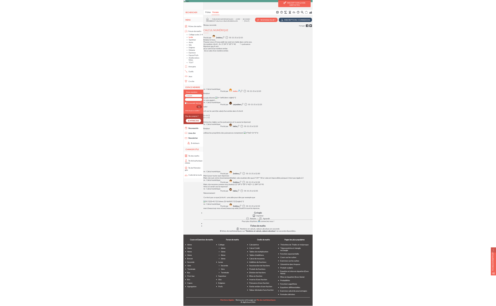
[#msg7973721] (238, 126)
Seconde (246, 19)
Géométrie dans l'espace (290, 264)
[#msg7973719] (242, 104)
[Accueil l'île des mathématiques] (207, 19)
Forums (215, 12)
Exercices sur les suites (289, 261)
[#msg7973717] (241, 91)
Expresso (192, 53)
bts (188, 279)
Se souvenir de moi (194, 103)
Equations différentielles (290, 287)
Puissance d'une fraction (259, 283)
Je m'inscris (193, 121)
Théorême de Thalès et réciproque (294, 245)
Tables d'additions (256, 255)
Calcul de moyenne (257, 258)
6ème (189, 245)
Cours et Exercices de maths (201, 239)
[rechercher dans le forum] (302, 12)
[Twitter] (311, 26)
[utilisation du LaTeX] (285, 12)
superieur (222, 276)
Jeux (190, 76)
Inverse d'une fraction (258, 279)
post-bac (191, 276)
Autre (191, 42)
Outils (190, 71)
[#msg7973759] (238, 191)
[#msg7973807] (240, 206)
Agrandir (266, 218)
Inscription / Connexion (297, 20)
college (221, 245)
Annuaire (192, 66)
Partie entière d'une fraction (260, 286)
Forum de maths (194, 31)
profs (220, 286)
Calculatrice (254, 245)
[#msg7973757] (240, 182)
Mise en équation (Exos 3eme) (292, 277)
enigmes (221, 283)
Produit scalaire (286, 268)
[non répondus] (306, 12)
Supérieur (192, 40)
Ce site (191, 81)
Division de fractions (257, 272)
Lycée (238, 19)
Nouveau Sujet (268, 20)
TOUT (191, 62)
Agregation (191, 286)
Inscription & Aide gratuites (296, 4)
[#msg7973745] (240, 173)
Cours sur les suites (288, 257)
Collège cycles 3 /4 (196, 35)
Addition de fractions (257, 262)
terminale (191, 269)
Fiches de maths (195, 26)
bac (188, 272)
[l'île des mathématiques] (248, 1)
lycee (220, 262)
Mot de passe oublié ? (192, 111)
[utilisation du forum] (277, 12)
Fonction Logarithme (288, 284)
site (220, 279)
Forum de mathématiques (222, 19)
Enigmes (192, 47)
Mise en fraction (255, 276)
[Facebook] (307, 26)
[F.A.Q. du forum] (281, 12)
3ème (189, 255)
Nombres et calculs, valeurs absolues (222, 21)
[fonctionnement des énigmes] (298, 12)
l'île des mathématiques (266, 300)
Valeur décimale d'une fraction (261, 290)
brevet (190, 258)
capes (189, 283)
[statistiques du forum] (310, 12)
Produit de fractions (257, 269)
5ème (189, 248)
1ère (189, 265)
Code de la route (195, 175)
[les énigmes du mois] (290, 12)
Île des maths (193, 156)
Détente (192, 50)
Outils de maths (263, 239)
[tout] (246, 21)
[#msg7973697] (223, 37)
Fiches (208, 12)
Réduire (253, 218)
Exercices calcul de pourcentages (293, 291)
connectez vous (266, 221)
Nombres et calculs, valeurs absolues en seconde (260, 229)
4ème (189, 251)
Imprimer (260, 216)
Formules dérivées (287, 294)
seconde (190, 262)
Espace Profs (193, 55)
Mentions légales (227, 300)
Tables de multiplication (258, 251)
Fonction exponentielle (289, 254)
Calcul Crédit (254, 248)
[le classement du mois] (294, 12)
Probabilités (285, 280)
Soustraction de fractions (259, 265)
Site (190, 45)
